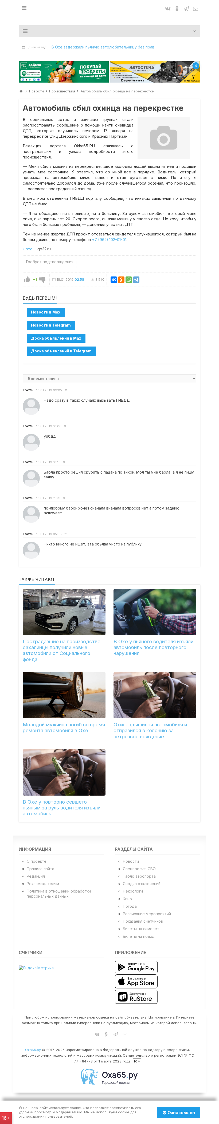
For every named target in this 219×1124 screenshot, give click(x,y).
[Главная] (21, 91)
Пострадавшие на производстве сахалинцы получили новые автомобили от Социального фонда (61, 650)
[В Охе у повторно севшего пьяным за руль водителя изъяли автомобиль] (64, 772)
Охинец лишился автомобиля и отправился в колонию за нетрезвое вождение (150, 731)
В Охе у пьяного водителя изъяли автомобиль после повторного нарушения (153, 647)
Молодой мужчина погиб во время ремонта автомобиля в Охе (64, 728)
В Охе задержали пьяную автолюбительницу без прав (103, 47)
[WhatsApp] (129, 279)
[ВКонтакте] (114, 279)
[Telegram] (136, 279)
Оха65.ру (33, 1050)
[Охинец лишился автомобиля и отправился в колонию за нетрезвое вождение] (155, 695)
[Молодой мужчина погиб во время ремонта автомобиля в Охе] (64, 695)
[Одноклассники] (121, 279)
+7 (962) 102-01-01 (109, 239)
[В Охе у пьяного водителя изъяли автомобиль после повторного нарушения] (155, 612)
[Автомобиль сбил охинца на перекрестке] (164, 138)
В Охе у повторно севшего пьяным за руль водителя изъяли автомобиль (61, 808)
